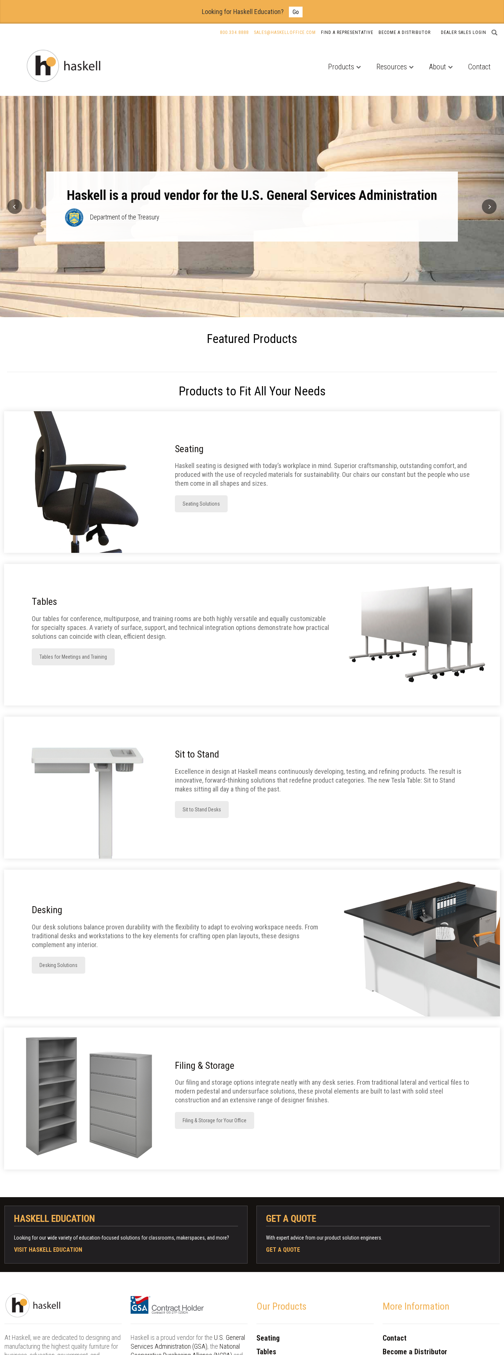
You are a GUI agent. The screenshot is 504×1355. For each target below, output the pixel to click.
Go (296, 11)
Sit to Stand (197, 754)
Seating (189, 448)
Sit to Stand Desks (202, 809)
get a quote (283, 1249)
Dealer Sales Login (463, 32)
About (437, 67)
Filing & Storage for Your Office (214, 1120)
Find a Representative (347, 32)
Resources (391, 67)
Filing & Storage (204, 1065)
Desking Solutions (58, 965)
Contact (479, 67)
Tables (44, 601)
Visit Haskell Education (48, 1249)
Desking (47, 909)
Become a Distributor (405, 32)
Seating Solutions (201, 504)
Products (341, 67)
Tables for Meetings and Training (73, 657)
